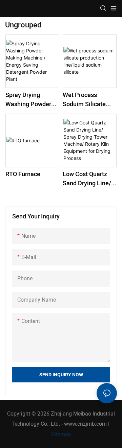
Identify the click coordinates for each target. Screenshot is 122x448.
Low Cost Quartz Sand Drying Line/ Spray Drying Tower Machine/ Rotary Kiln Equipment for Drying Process (89, 179)
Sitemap (61, 434)
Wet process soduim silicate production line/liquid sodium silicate (89, 100)
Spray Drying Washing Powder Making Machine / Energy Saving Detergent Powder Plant (30, 100)
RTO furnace (22, 174)
